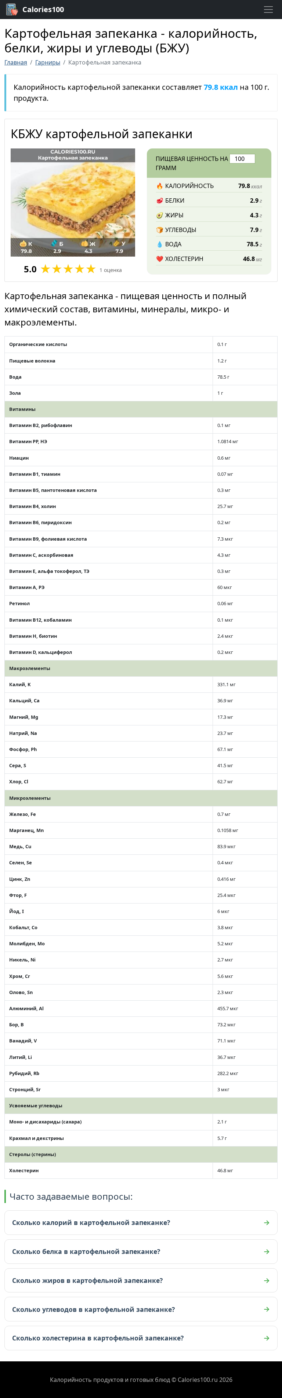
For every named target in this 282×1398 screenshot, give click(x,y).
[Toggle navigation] (268, 9)
